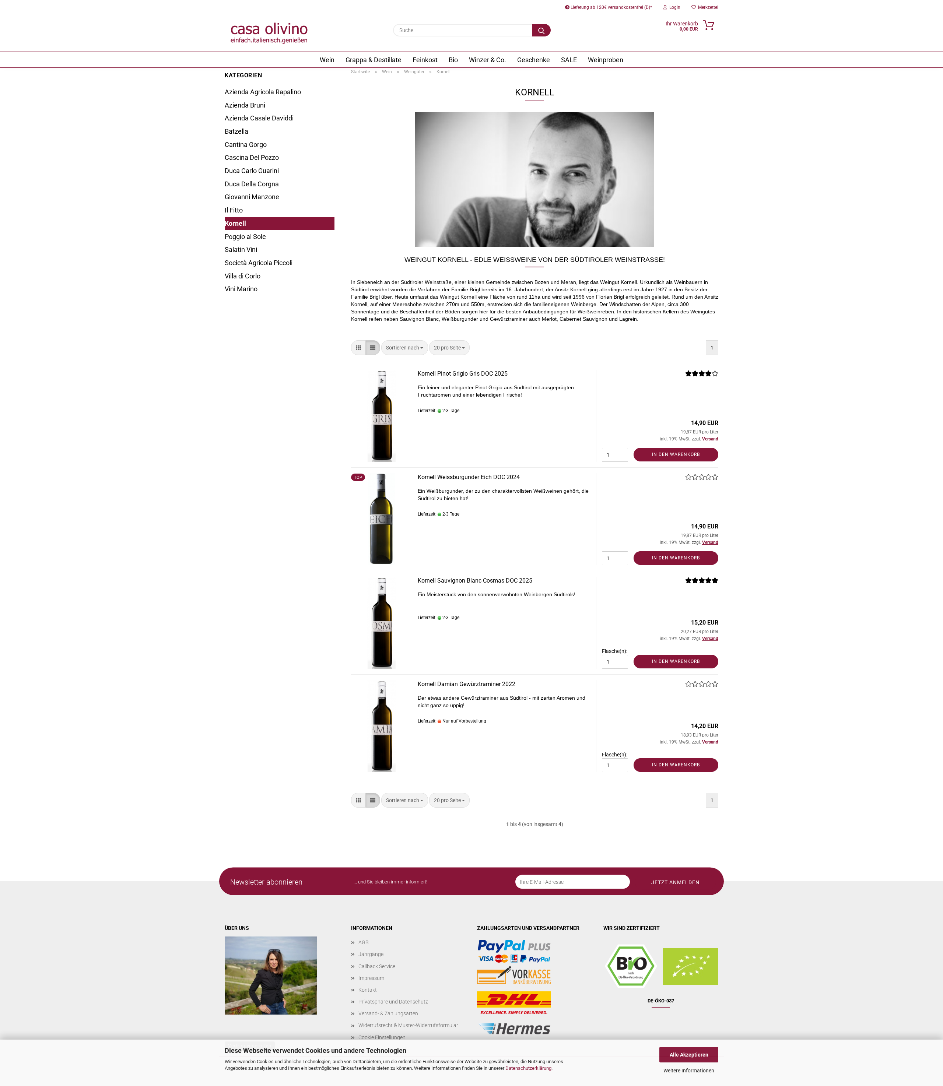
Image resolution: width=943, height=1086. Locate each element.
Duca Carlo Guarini (252, 171)
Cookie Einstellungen (382, 1037)
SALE (569, 60)
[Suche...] (541, 30)
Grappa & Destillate (374, 60)
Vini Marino (241, 289)
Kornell (235, 223)
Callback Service (376, 966)
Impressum (371, 978)
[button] (358, 347)
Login (673, 7)
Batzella (236, 131)
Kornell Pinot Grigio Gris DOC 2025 (463, 373)
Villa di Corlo (242, 276)
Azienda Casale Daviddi (259, 118)
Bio (453, 60)
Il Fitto (234, 210)
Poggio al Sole (245, 236)
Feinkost (425, 60)
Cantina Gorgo (246, 144)
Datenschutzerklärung (528, 1068)
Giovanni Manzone (252, 197)
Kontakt (367, 990)
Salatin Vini (241, 249)
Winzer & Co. (487, 60)
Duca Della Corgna (252, 184)
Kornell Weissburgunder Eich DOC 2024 (469, 477)
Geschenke (533, 60)
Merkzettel (707, 7)
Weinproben (605, 60)
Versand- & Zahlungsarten (388, 1013)
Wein (327, 60)
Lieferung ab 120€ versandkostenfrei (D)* (610, 7)
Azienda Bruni (245, 105)
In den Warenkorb (676, 454)
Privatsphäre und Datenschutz (393, 1002)
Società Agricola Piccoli (258, 263)
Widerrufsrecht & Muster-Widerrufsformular (408, 1025)
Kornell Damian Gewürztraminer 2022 (466, 684)
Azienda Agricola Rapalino (263, 92)
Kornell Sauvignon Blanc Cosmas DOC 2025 (475, 580)
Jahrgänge (370, 954)
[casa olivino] (269, 33)
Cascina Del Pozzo (252, 157)
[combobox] (404, 347)
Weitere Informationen (688, 1070)
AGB (363, 942)
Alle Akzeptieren (689, 1055)
